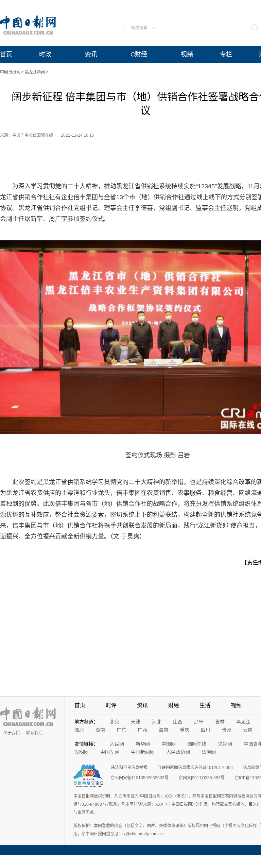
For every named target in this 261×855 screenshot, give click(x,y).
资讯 (91, 54)
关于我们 (11, 733)
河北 (156, 721)
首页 (6, 54)
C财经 (138, 54)
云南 (248, 730)
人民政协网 (178, 752)
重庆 (184, 730)
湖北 (79, 730)
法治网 (209, 752)
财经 (173, 705)
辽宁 (199, 721)
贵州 (226, 730)
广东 (121, 730)
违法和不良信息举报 (129, 767)
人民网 (117, 744)
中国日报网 (10, 72)
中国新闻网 (143, 752)
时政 (45, 54)
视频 (187, 54)
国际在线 (196, 744)
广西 (142, 730)
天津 (135, 721)
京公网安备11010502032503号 (140, 777)
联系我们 (34, 733)
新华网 (143, 744)
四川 (205, 730)
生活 (204, 705)
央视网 (225, 744)
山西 (177, 721)
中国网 (168, 744)
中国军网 (109, 752)
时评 (111, 705)
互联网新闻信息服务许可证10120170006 (195, 767)
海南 (163, 730)
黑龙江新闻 (35, 72)
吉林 (220, 721)
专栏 (226, 54)
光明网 (81, 752)
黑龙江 (243, 721)
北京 (114, 721)
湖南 (100, 730)
